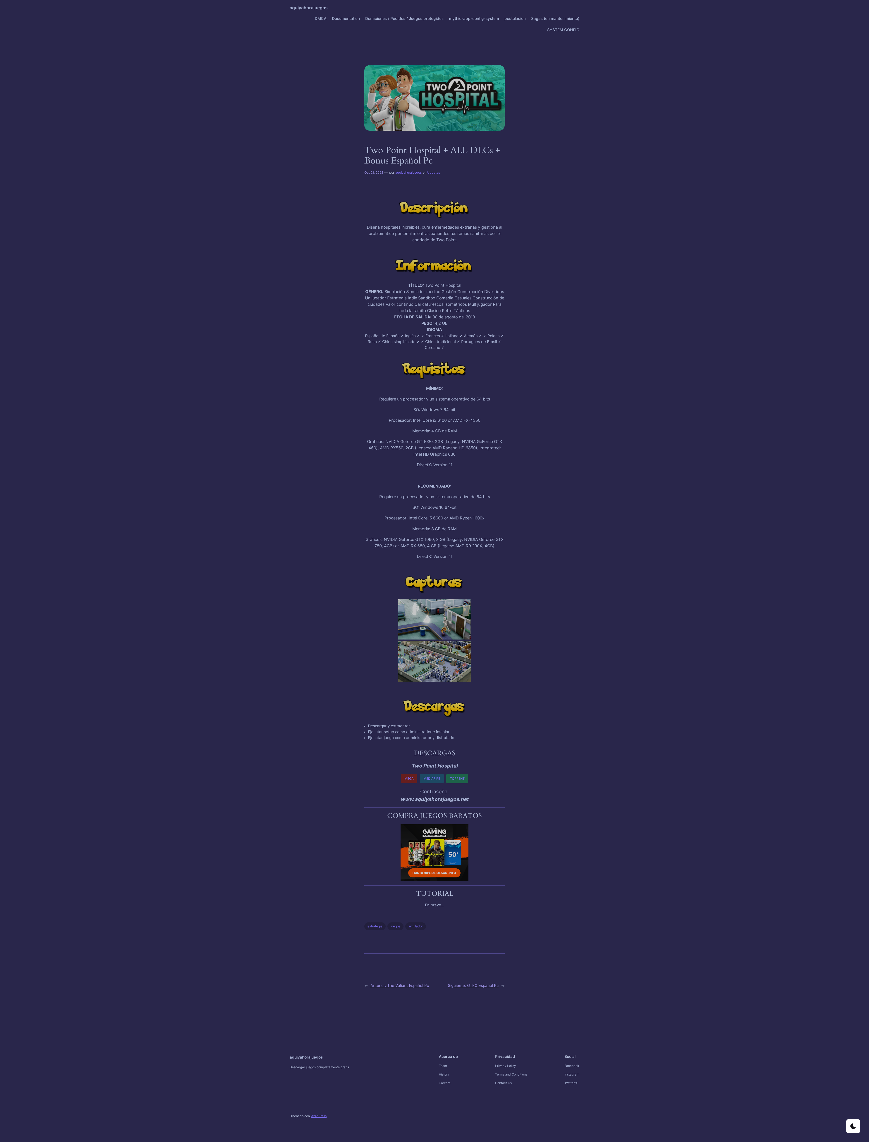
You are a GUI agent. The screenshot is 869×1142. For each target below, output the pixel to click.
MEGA (409, 778)
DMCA (321, 18)
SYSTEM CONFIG (563, 30)
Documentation (346, 18)
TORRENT (457, 778)
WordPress (319, 1116)
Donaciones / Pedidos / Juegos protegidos (404, 18)
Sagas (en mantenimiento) (555, 18)
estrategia (375, 926)
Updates (433, 172)
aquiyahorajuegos (308, 7)
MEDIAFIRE (431, 778)
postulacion (515, 18)
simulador (415, 926)
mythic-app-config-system (474, 18)
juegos (395, 926)
